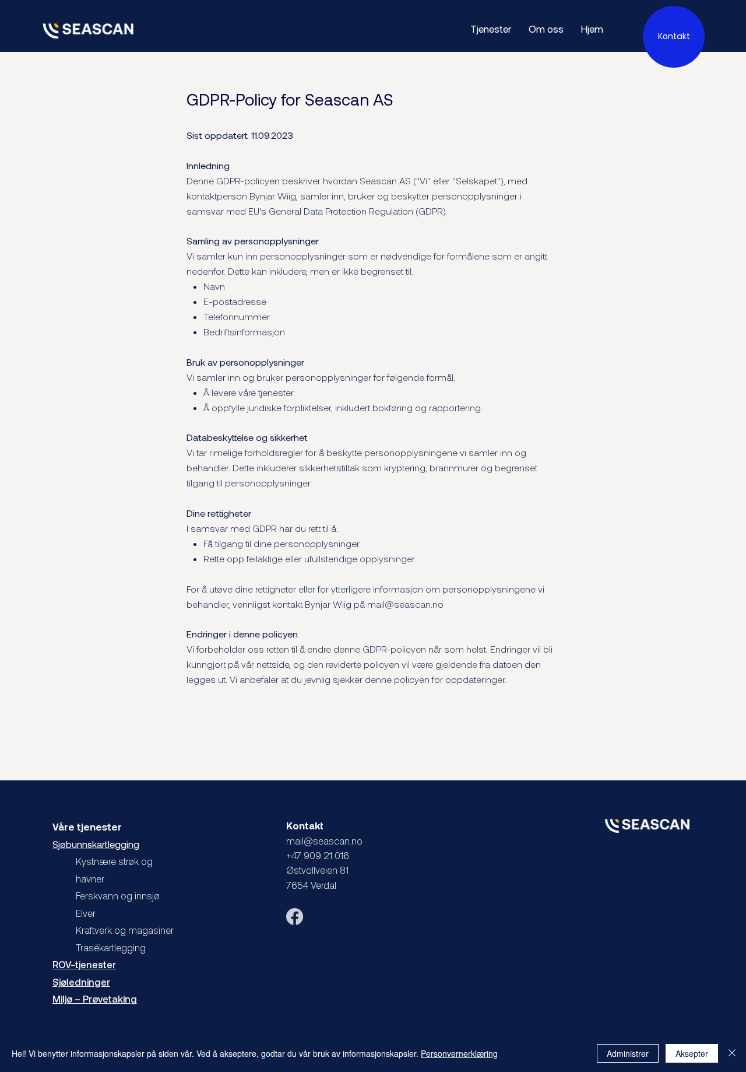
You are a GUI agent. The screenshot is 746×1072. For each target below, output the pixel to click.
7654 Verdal (311, 885)
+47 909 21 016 (317, 855)
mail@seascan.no (405, 603)
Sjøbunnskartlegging (95, 844)
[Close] (732, 1053)
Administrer (628, 1053)
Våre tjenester (87, 826)
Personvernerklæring (459, 1053)
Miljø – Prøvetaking (94, 998)
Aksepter (691, 1053)
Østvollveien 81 (318, 869)
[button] (674, 37)
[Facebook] (294, 916)
